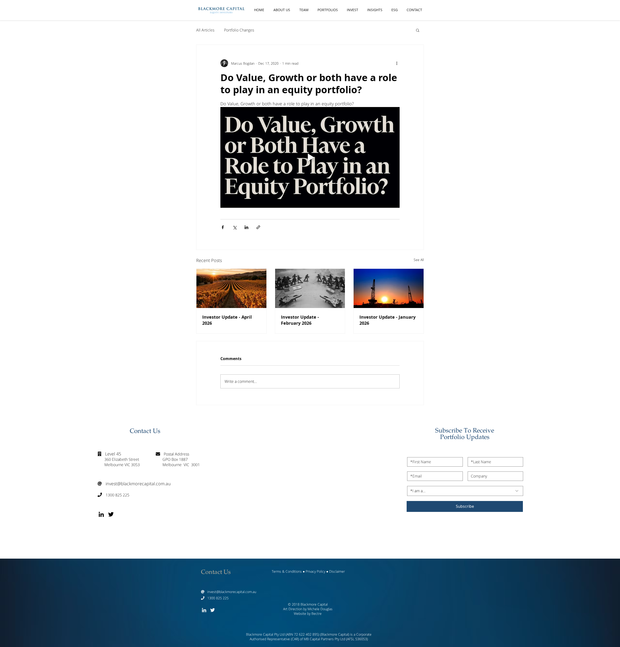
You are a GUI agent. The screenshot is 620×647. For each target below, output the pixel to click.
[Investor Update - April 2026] (231, 288)
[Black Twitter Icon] (111, 514)
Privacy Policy (315, 571)
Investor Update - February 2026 (300, 320)
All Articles (205, 30)
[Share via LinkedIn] (246, 227)
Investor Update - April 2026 (227, 320)
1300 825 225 (113, 495)
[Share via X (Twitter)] (234, 227)
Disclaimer (337, 571)
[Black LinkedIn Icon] (101, 514)
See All (419, 259)
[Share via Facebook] (222, 227)
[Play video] (310, 157)
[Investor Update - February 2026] (310, 288)
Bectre (316, 613)
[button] (417, 30)
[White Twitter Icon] (212, 610)
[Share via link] (258, 227)
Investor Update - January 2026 (387, 320)
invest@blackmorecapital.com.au (134, 483)
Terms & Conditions (287, 571)
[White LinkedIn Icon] (204, 610)
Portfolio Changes (239, 30)
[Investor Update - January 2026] (389, 288)
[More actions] (397, 63)
